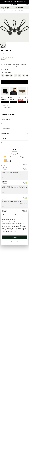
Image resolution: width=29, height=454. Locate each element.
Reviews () (3, 59)
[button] (14, 2)
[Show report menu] (26, 177)
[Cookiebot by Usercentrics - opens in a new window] (21, 211)
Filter (3, 165)
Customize (13, 241)
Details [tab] (14, 214)
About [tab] (23, 214)
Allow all (14, 237)
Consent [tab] (5, 214)
